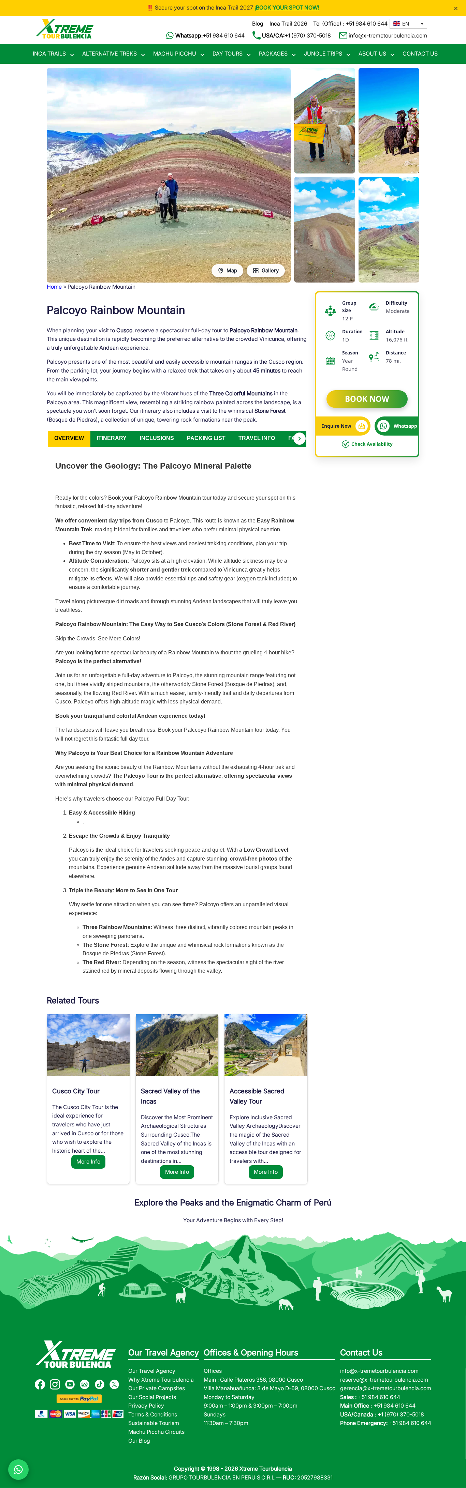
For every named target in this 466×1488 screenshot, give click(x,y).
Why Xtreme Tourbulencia (161, 1379)
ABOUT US (372, 53)
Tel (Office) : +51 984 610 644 (350, 23)
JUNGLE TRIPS (323, 53)
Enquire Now (336, 426)
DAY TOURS (228, 53)
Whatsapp (405, 426)
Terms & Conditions (152, 1414)
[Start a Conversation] (18, 1469)
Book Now (367, 399)
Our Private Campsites (156, 1388)
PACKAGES (273, 53)
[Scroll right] (299, 438)
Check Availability (372, 444)
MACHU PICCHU (174, 53)
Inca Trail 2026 (288, 23)
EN (405, 23)
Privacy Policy (146, 1405)
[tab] (69, 439)
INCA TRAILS (49, 53)
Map (232, 270)
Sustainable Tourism (153, 1422)
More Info (88, 1161)
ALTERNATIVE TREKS (109, 53)
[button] (408, 24)
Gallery (270, 270)
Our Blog (139, 1440)
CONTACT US (420, 53)
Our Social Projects (152, 1397)
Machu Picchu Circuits (156, 1431)
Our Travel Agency (151, 1370)
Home (54, 286)
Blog (257, 23)
